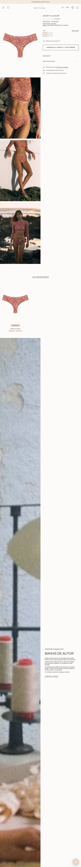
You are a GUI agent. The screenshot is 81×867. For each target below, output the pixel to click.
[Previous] (3, 2)
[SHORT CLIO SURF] (15, 304)
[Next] (78, 2)
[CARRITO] (77, 7)
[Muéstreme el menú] (3, 7)
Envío (44, 25)
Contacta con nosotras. (62, 67)
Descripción (47, 56)
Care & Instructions (49, 61)
